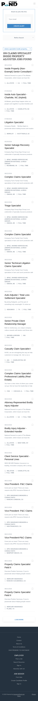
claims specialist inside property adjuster (18, 49)
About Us (19, 644)
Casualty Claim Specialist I (18, 349)
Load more (19, 619)
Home (19, 637)
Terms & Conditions (19, 647)
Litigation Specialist (14, 122)
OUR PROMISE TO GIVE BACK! (19, 650)
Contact (19, 640)
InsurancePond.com (19, 694)
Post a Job (19, 659)
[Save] (32, 65)
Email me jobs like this (19, 11)
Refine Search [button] (19, 37)
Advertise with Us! (19, 669)
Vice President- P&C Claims (18, 484)
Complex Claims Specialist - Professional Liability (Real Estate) (18, 376)
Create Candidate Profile (19, 680)
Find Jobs (19, 677)
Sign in (19, 665)
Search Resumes (19, 662)
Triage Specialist (13, 205)
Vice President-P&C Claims (18, 537)
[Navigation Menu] (34, 3)
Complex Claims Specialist (18, 177)
